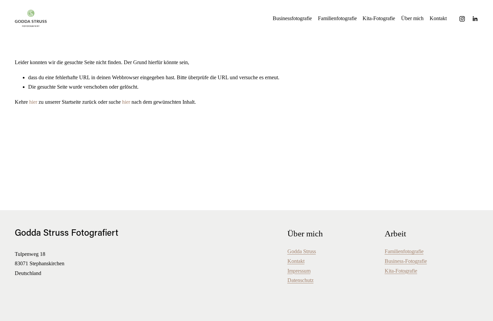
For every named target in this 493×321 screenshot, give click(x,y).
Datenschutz (300, 280)
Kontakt (438, 18)
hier (33, 102)
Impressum (299, 271)
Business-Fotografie (406, 261)
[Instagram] (462, 18)
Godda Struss (301, 251)
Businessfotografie (292, 18)
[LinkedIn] (475, 18)
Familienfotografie (337, 18)
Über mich (412, 18)
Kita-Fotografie (379, 18)
